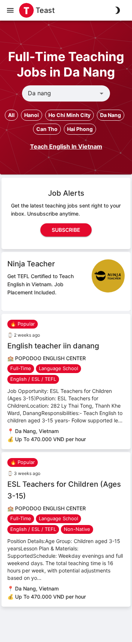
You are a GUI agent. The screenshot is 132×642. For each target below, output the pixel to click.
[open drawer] (10, 10)
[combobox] (60, 93)
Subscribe (66, 230)
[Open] (101, 93)
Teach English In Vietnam (66, 146)
